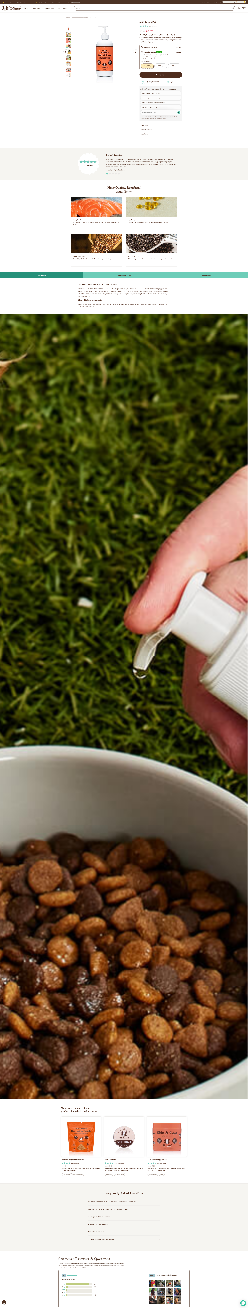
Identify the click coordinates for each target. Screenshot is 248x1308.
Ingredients (144, 134)
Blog (58, 8)
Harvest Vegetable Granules (73, 1159)
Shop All (68, 17)
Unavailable (160, 75)
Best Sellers (37, 8)
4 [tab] (116, 174)
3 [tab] (113, 174)
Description (144, 125)
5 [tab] (119, 174)
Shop (26, 8)
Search (78, 8)
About (65, 8)
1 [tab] (107, 174)
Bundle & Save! (49, 8)
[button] (161, 26)
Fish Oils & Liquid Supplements (80, 17)
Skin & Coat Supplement (157, 1159)
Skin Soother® (110, 1159)
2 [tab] (110, 174)
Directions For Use (146, 129)
